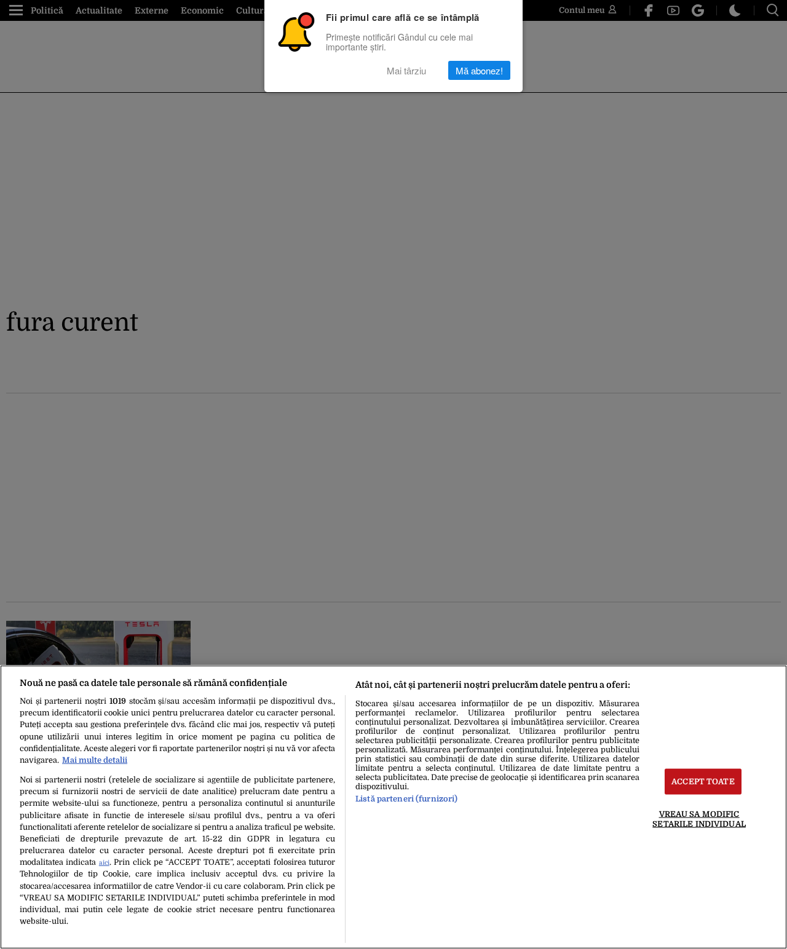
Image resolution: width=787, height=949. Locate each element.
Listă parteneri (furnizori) (406, 798)
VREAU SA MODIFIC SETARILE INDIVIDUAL (698, 818)
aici (104, 862)
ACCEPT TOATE (703, 781)
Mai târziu (406, 70)
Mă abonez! (479, 70)
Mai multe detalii (94, 760)
